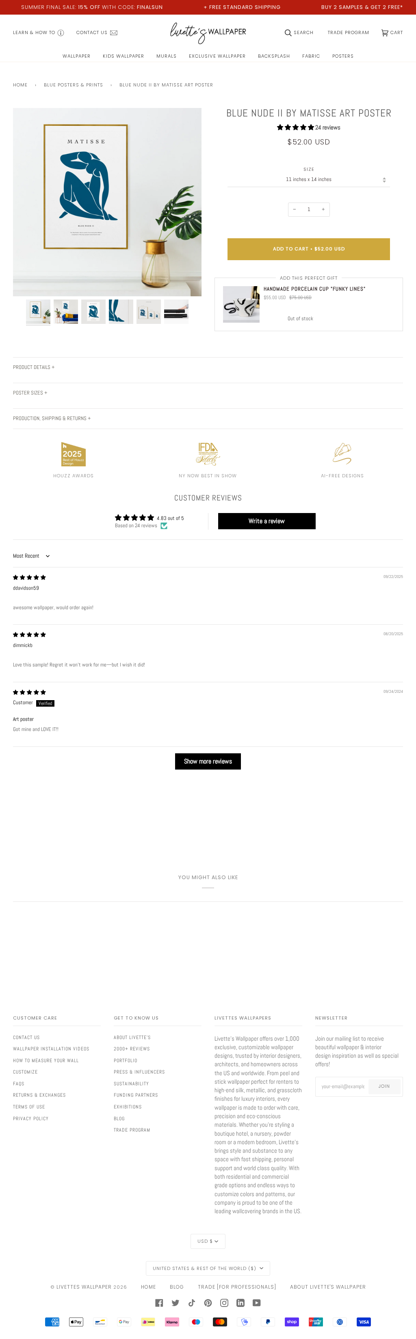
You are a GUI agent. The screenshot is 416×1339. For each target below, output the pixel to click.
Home (20, 85)
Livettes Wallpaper (84, 1286)
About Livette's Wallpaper (328, 1286)
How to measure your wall (46, 1060)
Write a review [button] (267, 521)
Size (308, 169)
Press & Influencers (139, 1072)
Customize (25, 1072)
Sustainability (131, 1083)
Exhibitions (128, 1107)
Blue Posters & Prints (73, 85)
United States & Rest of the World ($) (205, 1268)
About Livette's (132, 1037)
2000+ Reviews (132, 1049)
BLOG (177, 1286)
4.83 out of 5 (170, 518)
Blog (119, 1118)
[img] (29, 577)
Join (384, 1086)
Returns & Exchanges (39, 1095)
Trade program (132, 1130)
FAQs (18, 1083)
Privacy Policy (31, 1118)
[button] (296, 127)
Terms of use (29, 1107)
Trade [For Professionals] (237, 1286)
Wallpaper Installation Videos (51, 1049)
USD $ (205, 1241)
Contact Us (26, 1037)
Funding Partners (136, 1095)
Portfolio (125, 1060)
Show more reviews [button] (208, 761)
